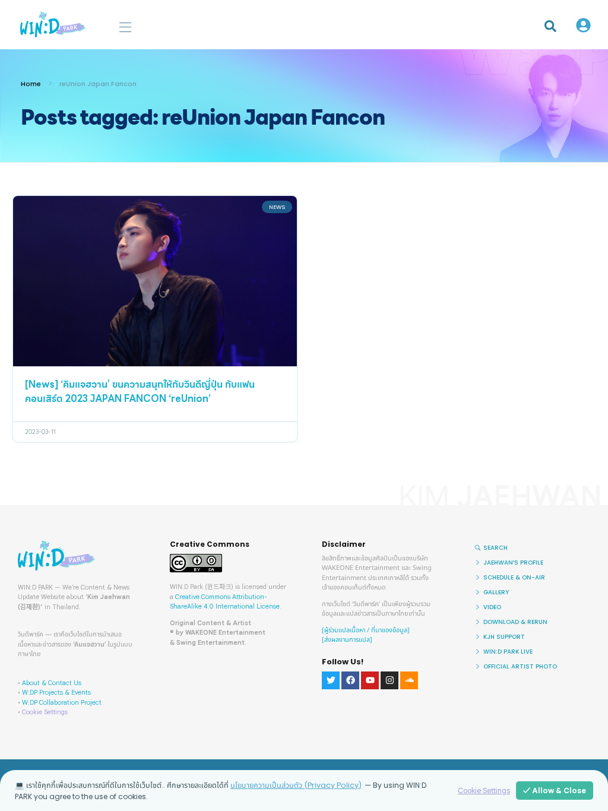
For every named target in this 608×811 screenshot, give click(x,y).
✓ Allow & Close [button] (554, 790)
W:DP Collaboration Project (62, 702)
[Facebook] (350, 680)
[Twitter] (331, 680)
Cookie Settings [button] (45, 712)
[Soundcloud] (409, 680)
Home (31, 83)
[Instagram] (389, 680)
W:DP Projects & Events (56, 692)
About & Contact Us (51, 683)
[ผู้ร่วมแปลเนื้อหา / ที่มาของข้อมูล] (366, 630)
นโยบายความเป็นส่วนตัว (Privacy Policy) (296, 785)
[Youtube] (370, 680)
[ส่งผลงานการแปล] (347, 640)
